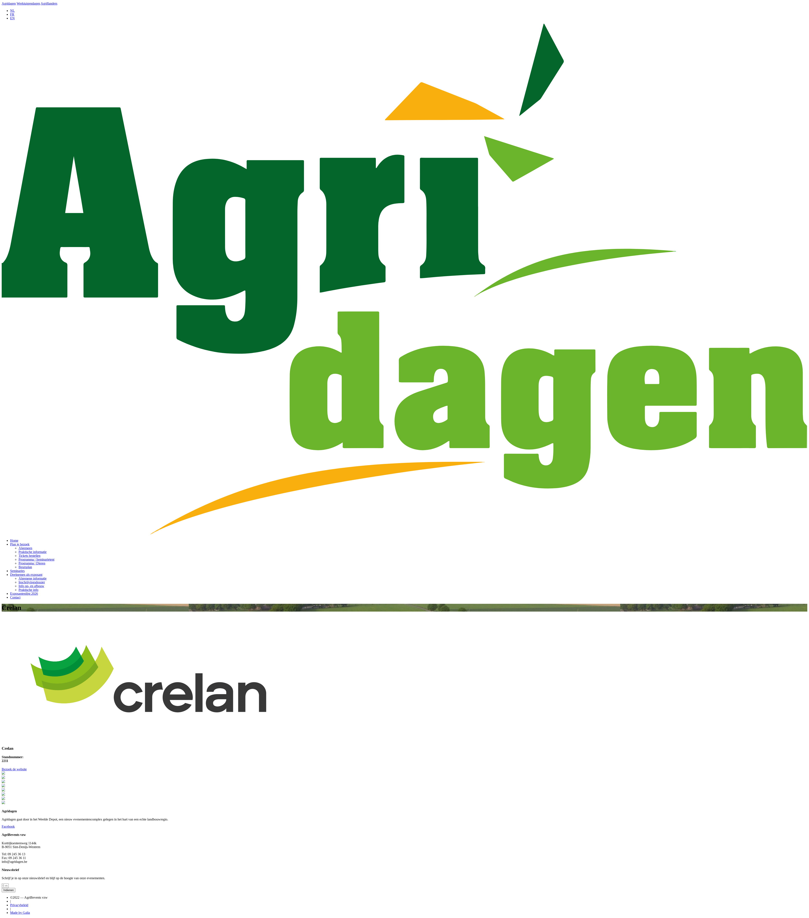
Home (14, 540)
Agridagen (9, 3)
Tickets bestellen (29, 555)
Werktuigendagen (28, 3)
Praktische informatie (33, 552)
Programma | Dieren (32, 563)
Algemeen (25, 548)
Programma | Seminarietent (36, 559)
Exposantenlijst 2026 (24, 593)
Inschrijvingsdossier (32, 582)
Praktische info (28, 590)
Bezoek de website (14, 769)
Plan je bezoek (19, 544)
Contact (15, 597)
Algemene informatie (33, 578)
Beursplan (25, 567)
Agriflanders (49, 3)
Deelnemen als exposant (26, 574)
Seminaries (17, 571)
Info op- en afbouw (31, 586)
